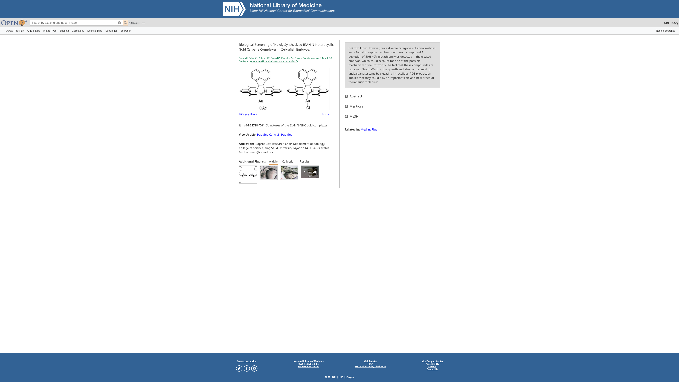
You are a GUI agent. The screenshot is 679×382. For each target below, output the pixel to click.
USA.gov (350, 377)
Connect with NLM (246, 361)
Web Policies (370, 361)
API (666, 23)
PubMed (286, 135)
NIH (334, 377)
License (325, 114)
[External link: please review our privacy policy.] (239, 368)
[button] (19, 30)
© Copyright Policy (248, 114)
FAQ (674, 23)
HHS (341, 377)
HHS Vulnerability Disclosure (370, 366)
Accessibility (432, 363)
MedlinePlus (369, 129)
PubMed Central (268, 135)
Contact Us (432, 369)
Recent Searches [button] (665, 30)
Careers (432, 366)
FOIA (370, 363)
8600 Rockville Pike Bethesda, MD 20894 (308, 365)
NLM (327, 377)
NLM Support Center (432, 361)
